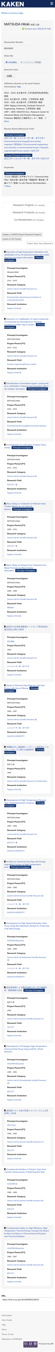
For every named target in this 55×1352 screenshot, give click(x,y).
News (4, 1329)
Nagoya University (14, 308)
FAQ (4, 1325)
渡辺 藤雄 (10, 641)
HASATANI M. (12, 1184)
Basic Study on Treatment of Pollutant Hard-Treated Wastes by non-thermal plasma (25, 506)
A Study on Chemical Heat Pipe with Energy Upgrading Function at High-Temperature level (25, 864)
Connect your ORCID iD (35, 28)
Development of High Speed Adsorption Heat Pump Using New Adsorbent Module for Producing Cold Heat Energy (26, 926)
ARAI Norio (11, 1125)
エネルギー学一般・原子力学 (30, 138)
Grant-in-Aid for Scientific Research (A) (22, 834)
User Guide (7, 1320)
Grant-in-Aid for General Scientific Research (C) (25, 1019)
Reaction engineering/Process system (21, 364)
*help (49, 29)
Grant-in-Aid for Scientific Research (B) (22, 417)
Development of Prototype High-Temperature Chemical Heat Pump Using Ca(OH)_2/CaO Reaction (25, 1049)
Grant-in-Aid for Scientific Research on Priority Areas (27, 781)
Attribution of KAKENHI (12, 1339)
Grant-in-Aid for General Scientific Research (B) (25, 896)
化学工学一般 (10, 138)
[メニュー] (52, 3)
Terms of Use (8, 1334)
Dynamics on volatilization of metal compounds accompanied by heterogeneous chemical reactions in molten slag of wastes (26, 322)
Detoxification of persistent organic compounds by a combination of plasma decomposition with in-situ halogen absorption (26, 386)
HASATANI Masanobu (15, 941)
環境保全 (18, 144)
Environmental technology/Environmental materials (26, 426)
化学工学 (35, 151)
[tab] (29, 205)
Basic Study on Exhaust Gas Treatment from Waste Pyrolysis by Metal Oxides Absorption (25, 568)
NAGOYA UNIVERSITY (16, 736)
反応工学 (8, 158)
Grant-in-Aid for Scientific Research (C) (22, 289)
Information (7, 1315)
